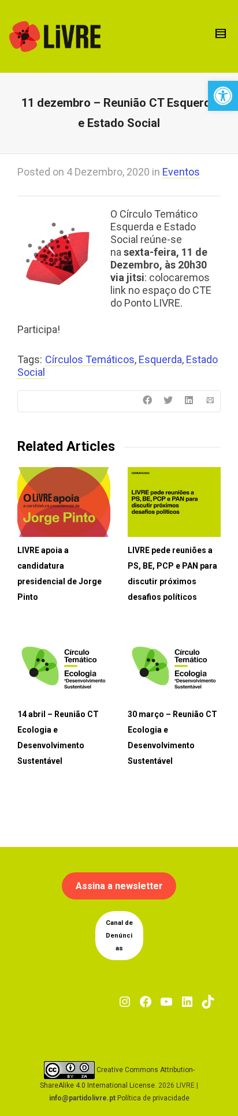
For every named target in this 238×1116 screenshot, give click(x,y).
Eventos (181, 172)
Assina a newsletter (119, 885)
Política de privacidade (153, 1098)
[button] (223, 96)
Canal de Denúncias (119, 935)
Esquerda (160, 359)
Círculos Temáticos (90, 359)
